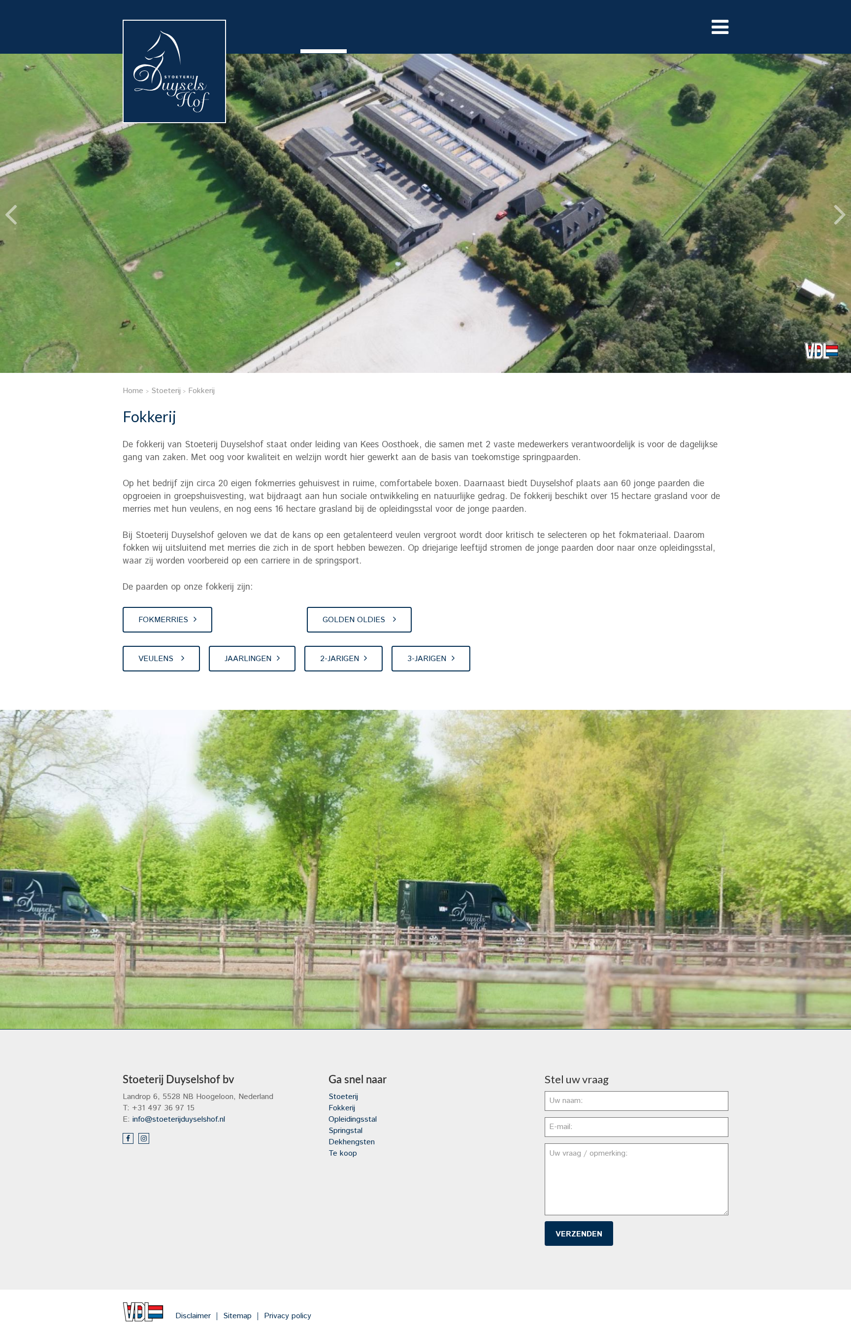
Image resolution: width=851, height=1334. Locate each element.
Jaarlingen (248, 659)
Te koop (342, 1153)
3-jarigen (426, 659)
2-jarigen (339, 659)
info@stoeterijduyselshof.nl (178, 1119)
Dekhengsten (351, 1142)
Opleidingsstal (352, 1119)
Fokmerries (163, 620)
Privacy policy (287, 1316)
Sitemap (237, 1316)
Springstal (345, 1130)
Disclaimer (193, 1316)
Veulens (157, 659)
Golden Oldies (355, 620)
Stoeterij (343, 1096)
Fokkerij (341, 1108)
